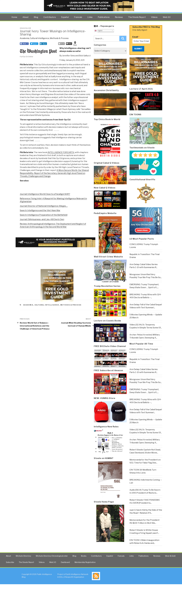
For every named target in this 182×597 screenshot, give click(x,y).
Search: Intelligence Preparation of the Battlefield (43, 215)
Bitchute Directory (23, 556)
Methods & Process (59, 38)
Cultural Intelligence (39, 38)
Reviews (119, 17)
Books (83, 556)
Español (65, 17)
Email (135, 37)
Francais (78, 17)
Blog (36, 17)
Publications (104, 17)
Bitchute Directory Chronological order (52, 556)
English (99, 31)
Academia (24, 38)
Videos (154, 17)
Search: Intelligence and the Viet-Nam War (40, 210)
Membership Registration (85, 562)
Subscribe (10, 562)
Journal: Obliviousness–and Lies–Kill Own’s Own (42, 219)
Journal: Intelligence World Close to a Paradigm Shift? (45, 194)
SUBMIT (138, 49)
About (25, 17)
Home (14, 17)
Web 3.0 (166, 17)
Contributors (49, 17)
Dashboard (65, 562)
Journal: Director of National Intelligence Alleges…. (44, 206)
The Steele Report (137, 17)
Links (89, 17)
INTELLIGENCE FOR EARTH (61, 152)
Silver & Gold (170, 556)
